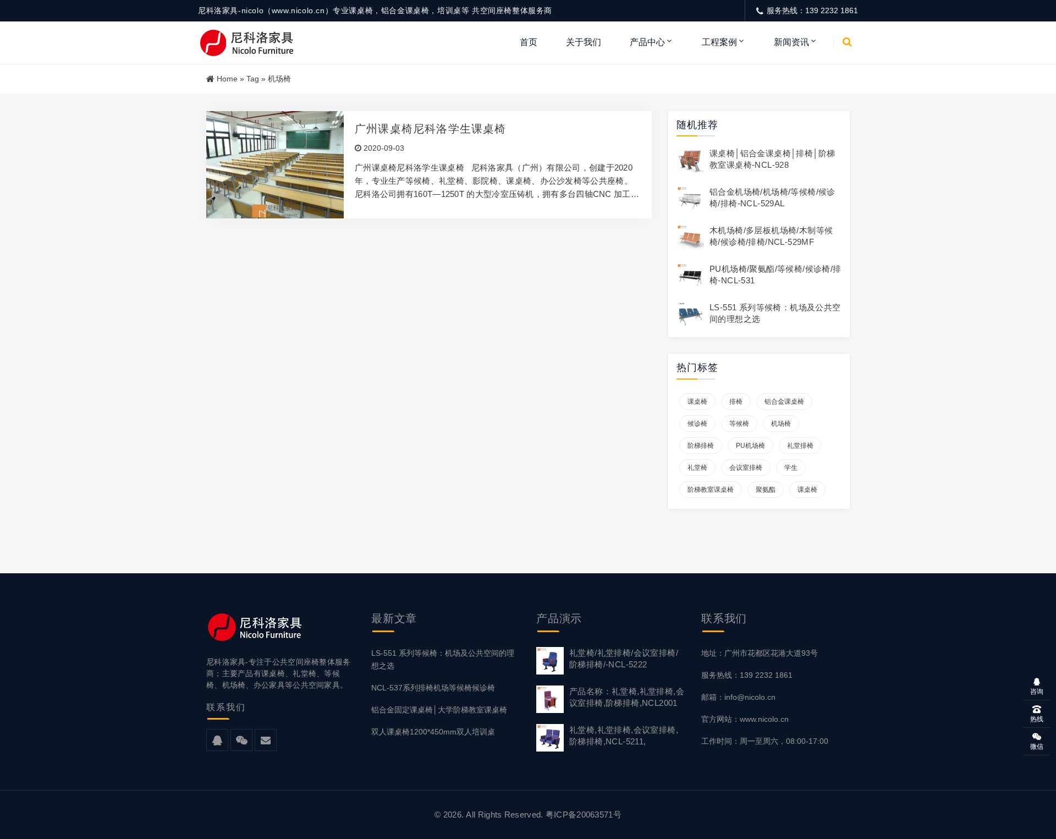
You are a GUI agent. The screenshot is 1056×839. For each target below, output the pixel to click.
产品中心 (647, 42)
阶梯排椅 (701, 445)
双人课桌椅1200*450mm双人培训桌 (433, 731)
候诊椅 (697, 423)
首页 (528, 42)
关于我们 (583, 42)
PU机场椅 (750, 445)
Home (227, 78)
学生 (791, 467)
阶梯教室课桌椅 (711, 489)
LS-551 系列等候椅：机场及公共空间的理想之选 (442, 659)
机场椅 (781, 423)
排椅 (736, 401)
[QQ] (217, 740)
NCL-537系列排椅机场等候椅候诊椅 (433, 687)
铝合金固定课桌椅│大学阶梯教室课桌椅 (439, 709)
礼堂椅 (697, 467)
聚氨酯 (766, 489)
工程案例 (719, 42)
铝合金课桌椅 (784, 401)
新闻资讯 (791, 42)
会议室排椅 (745, 467)
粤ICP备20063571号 (584, 814)
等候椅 (739, 423)
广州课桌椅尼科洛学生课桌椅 (431, 129)
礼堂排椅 (800, 445)
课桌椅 (697, 401)
